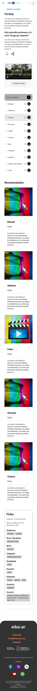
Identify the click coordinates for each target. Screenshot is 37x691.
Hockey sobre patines (15, 164)
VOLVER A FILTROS (13, 9)
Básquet (11, 104)
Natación (11, 157)
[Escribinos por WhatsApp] (22, 674)
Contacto (17, 642)
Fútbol (10, 131)
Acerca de (17, 635)
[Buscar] (28, 3)
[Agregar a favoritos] (7, 54)
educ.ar (8, 681)
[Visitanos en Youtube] (14, 674)
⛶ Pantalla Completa (18, 83)
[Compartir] (12, 54)
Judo (9, 144)
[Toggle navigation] (1, 1)
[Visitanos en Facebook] (10, 667)
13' (25, 104)
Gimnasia (11, 124)
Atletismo (11, 110)
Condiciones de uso (16, 638)
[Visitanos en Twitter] (26, 667)
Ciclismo (11, 137)
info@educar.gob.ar (23, 687)
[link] (33, 3)
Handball (11, 151)
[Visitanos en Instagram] (18, 667)
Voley (10, 170)
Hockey (10, 117)
